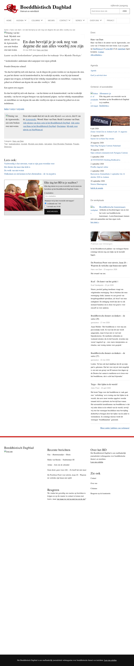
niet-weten (48, 144)
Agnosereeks (31, 119)
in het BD (109, 48)
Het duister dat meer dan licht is (17, 167)
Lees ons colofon (97, 462)
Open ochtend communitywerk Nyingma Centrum (109, 152)
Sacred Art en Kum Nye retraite (102, 138)
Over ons (94, 483)
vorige (12, 108)
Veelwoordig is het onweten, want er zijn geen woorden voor (29, 163)
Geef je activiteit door (99, 75)
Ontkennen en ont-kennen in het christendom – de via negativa (30, 173)
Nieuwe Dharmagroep (99, 184)
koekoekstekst (14, 144)
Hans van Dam (15, 30)
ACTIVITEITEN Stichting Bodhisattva (105, 160)
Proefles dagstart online (99, 167)
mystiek (24, 144)
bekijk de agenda (97, 188)
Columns (94, 488)
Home (6, 30)
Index (6, 108)
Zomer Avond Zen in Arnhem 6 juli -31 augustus (109, 131)
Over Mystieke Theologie (62, 144)
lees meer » (95, 222)
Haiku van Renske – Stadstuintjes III (60, 459)
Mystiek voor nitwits (35, 144)
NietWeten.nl (98, 48)
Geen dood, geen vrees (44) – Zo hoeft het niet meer (66, 470)
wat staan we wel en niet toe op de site (71, 499)
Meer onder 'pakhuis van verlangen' (115, 427)
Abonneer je (105, 93)
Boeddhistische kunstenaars (112, 206)
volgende (20, 108)
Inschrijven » (104, 105)
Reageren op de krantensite (100, 493)
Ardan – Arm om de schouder (58, 464)
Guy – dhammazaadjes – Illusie (59, 454)
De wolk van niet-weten (14, 170)
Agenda (93, 70)
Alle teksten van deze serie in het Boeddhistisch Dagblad (46, 122)
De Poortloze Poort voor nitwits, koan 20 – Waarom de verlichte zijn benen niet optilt (66, 476)
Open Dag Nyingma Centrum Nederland (106, 145)
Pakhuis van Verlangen (101, 244)
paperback (121, 48)
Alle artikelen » (96, 55)
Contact (101, 51)
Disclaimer (61, 126)
